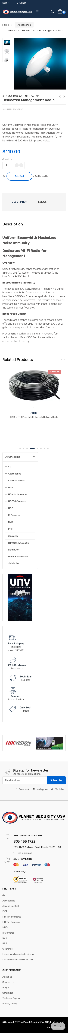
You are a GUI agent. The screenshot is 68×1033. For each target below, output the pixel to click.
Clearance (13, 536)
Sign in (22, 3)
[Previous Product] (60, 96)
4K (3, 895)
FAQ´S (5, 987)
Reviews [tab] (42, 201)
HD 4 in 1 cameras (11, 916)
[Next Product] (64, 96)
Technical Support (12, 998)
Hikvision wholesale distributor (18, 546)
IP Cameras (8, 932)
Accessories (24, 24)
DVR (4, 911)
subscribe (56, 780)
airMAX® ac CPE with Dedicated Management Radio (28, 98)
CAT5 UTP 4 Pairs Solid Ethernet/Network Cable (34, 417)
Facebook (23, 789)
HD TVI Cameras (11, 922)
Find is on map (24, 853)
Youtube (59, 789)
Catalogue (7, 992)
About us (7, 976)
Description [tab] (19, 201)
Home (5, 24)
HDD (4, 927)
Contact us (8, 982)
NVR (4, 938)
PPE (10, 529)
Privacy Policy (9, 1003)
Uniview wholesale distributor (18, 560)
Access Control (16, 480)
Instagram (42, 789)
